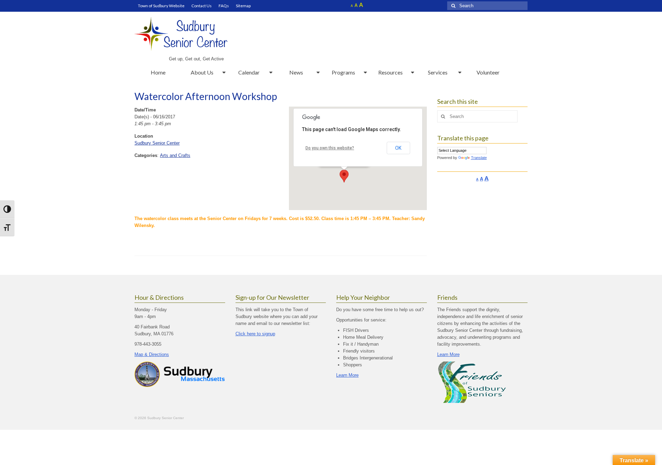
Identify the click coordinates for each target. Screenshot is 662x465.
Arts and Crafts (175, 155)
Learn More (347, 375)
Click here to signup (255, 333)
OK (398, 148)
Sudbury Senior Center (157, 143)
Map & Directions (151, 354)
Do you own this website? (329, 148)
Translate (479, 158)
